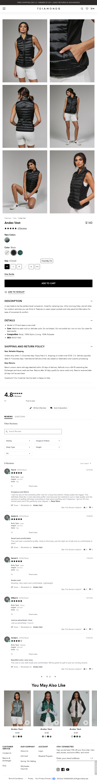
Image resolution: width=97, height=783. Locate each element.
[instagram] (58, 769)
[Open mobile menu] (4, 8)
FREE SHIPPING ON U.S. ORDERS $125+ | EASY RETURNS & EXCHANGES (48, 3)
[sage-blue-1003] (7, 239)
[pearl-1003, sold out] (7, 252)
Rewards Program (46, 756)
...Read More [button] (55, 501)
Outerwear (8, 218)
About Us (24, 751)
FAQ (4, 766)
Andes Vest (37, 505)
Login (41, 751)
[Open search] (81, 8)
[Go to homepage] (48, 9)
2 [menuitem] (49, 676)
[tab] (38, 408)
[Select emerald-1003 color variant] (21, 736)
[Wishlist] (87, 8)
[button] (16, 505)
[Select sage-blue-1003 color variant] (14, 736)
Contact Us (7, 753)
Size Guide (9, 274)
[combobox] (18, 441)
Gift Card (24, 756)
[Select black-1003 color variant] (19, 736)
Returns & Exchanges (7, 759)
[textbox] (92, 464)
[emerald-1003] (20, 252)
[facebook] (62, 769)
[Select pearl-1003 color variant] (16, 736)
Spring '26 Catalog (28, 761)
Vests (14, 218)
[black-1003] (13, 252)
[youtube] (67, 769)
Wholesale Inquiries (25, 767)
